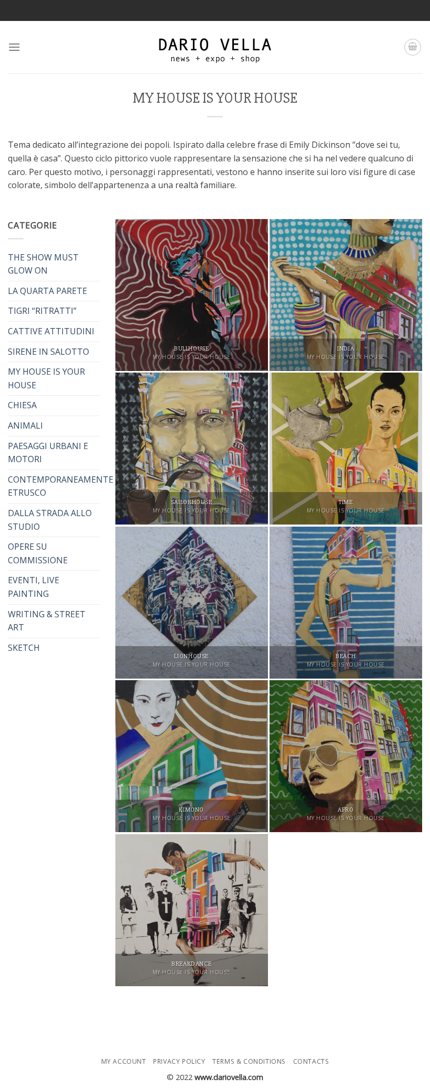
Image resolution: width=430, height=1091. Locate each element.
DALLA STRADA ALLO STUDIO (50, 519)
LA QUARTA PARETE (47, 291)
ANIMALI (25, 425)
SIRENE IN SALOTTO (48, 351)
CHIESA (22, 405)
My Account (123, 1061)
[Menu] (14, 47)
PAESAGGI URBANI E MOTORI (48, 452)
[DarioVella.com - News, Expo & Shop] (215, 47)
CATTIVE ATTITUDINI (51, 331)
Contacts (311, 1061)
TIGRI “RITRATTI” (42, 311)
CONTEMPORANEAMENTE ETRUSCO (60, 486)
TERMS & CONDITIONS (249, 1061)
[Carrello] (412, 47)
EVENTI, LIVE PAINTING (33, 586)
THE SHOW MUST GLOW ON (43, 264)
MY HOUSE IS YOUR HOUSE (46, 378)
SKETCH (24, 647)
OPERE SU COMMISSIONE (38, 553)
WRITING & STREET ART (46, 621)
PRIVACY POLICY (179, 1061)
